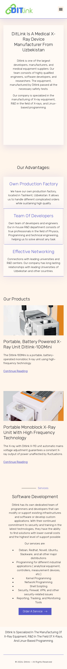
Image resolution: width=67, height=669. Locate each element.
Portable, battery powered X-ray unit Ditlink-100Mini (32, 344)
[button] (61, 9)
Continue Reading (15, 371)
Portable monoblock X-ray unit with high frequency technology (29, 432)
